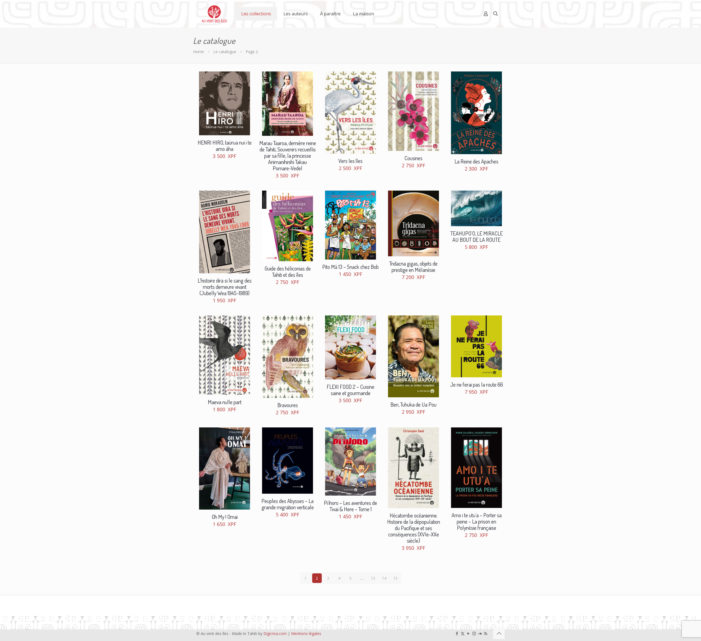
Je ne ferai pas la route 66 (476, 384)
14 (384, 578)
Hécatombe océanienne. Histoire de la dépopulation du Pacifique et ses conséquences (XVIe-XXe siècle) (413, 528)
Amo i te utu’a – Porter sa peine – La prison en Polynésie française (477, 521)
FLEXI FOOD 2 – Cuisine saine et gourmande (350, 389)
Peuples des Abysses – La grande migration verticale (288, 504)
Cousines (413, 158)
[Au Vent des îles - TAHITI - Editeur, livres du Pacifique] (214, 13)
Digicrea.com (275, 633)
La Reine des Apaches (476, 161)
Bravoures (287, 405)
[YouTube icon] (468, 633)
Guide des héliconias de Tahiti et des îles (288, 271)
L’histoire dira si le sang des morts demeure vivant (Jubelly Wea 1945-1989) (225, 287)
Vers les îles (350, 160)
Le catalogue (224, 51)
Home (198, 51)
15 (395, 578)
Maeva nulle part (225, 402)
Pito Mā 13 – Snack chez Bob (350, 266)
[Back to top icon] (499, 633)
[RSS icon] (486, 633)
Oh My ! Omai (225, 516)
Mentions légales (306, 633)
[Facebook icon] (457, 633)
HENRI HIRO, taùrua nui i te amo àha (225, 145)
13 (373, 578)
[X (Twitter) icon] (463, 633)
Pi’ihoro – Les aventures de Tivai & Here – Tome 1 (350, 506)
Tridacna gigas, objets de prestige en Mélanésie (413, 266)
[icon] (480, 633)
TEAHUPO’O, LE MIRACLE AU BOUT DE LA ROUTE (476, 236)
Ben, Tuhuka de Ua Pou (413, 404)
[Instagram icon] (474, 633)
